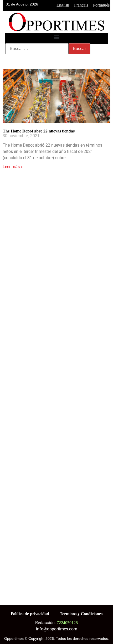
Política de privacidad (30, 613)
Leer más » (13, 166)
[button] (56, 37)
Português (101, 5)
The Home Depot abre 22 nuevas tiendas (39, 131)
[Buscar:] (37, 48)
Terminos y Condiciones (81, 613)
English (62, 5)
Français (81, 5)
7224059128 (67, 622)
